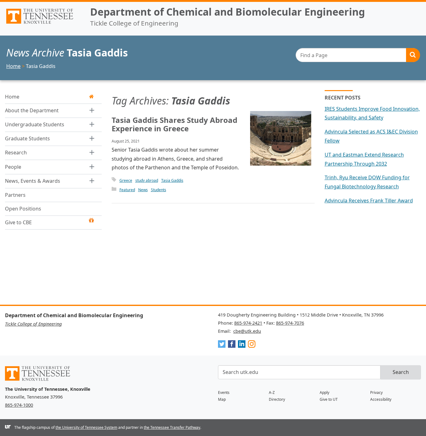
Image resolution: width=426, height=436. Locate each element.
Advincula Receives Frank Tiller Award (369, 200)
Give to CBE (18, 222)
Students (158, 189)
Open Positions (23, 209)
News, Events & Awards (32, 180)
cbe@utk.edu (247, 331)
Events (224, 392)
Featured (127, 189)
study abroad (146, 180)
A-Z (272, 392)
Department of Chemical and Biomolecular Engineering (227, 11)
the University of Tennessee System (86, 427)
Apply (324, 392)
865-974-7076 (290, 323)
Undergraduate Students (34, 124)
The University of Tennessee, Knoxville (42, 23)
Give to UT (329, 399)
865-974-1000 (19, 405)
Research (16, 152)
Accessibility (380, 399)
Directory (277, 399)
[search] (358, 55)
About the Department (32, 110)
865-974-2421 (248, 323)
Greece (125, 180)
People (13, 166)
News (143, 189)
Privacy (376, 392)
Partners (15, 195)
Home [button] (12, 96)
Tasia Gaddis (172, 180)
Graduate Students (27, 138)
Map (222, 399)
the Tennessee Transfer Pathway (172, 427)
